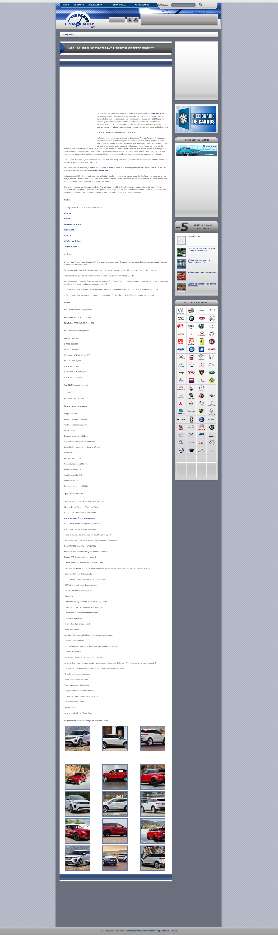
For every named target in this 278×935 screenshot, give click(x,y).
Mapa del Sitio (194, 237)
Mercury (191, 396)
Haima (202, 357)
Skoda (212, 427)
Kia (191, 372)
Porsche (202, 411)
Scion (191, 427)
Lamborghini (202, 372)
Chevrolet (181, 334)
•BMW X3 (67, 219)
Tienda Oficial (118, 5)
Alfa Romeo (191, 311)
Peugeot (212, 403)
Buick (212, 318)
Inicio (66, 5)
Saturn (181, 427)
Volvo (212, 442)
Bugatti (202, 318)
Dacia (212, 334)
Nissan (191, 403)
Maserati (191, 388)
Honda (212, 357)
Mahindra (181, 388)
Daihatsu (181, 341)
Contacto (79, 5)
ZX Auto (212, 450)
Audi (212, 311)
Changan (202, 326)
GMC (212, 349)
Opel (202, 403)
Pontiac (191, 411)
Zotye (202, 450)
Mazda (202, 388)
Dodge (191, 341)
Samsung (212, 419)
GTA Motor (191, 357)
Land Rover (212, 372)
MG (202, 396)
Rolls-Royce (191, 419)
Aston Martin (202, 311)
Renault (212, 411)
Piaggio (181, 411)
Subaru (202, 434)
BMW (191, 318)
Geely (191, 349)
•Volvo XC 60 (69, 230)
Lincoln (202, 380)
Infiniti (191, 365)
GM (202, 349)
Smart (181, 434)
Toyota (202, 442)
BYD (181, 326)
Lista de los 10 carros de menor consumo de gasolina (202, 249)
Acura (181, 311)
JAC (202, 365)
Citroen (202, 334)
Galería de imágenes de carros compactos (202, 285)
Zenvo (191, 450)
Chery (212, 326)
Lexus (181, 380)
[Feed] (136, 20)
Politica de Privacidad (145, 931)
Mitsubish (181, 403)
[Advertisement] (179, 19)
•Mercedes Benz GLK (72, 224)
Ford (181, 349)
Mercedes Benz (181, 396)
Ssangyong (191, 434)
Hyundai (181, 365)
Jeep (181, 372)
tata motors (181, 442)
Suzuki (212, 434)
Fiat (212, 341)
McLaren (212, 388)
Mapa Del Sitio (95, 5)
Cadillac (191, 326)
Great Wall (181, 357)
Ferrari (202, 341)
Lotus (212, 380)
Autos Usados (142, 5)
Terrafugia (191, 442)
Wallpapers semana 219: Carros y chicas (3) (199, 261)
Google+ (174, 931)
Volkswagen (181, 450)
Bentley (181, 318)
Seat (202, 427)
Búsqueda (162, 5)
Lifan (191, 380)
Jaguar (212, 365)
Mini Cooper (212, 396)
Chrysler (191, 334)
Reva (181, 419)
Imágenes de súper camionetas (202, 272)
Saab (202, 419)
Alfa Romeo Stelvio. (72, 241)
